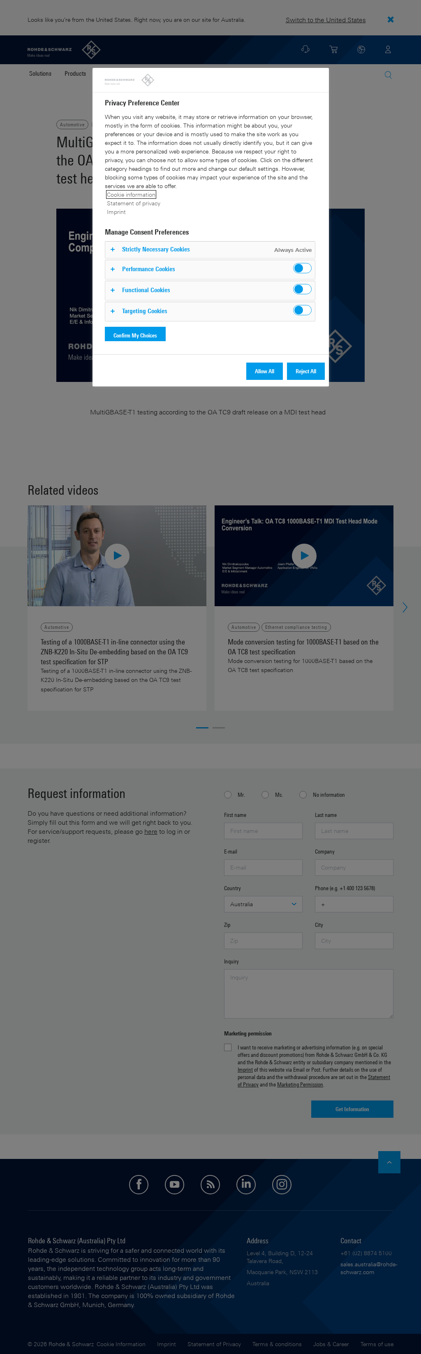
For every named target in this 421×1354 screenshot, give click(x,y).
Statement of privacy (133, 203)
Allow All (264, 371)
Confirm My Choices (135, 335)
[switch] (302, 268)
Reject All (306, 371)
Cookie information (131, 194)
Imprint (116, 211)
